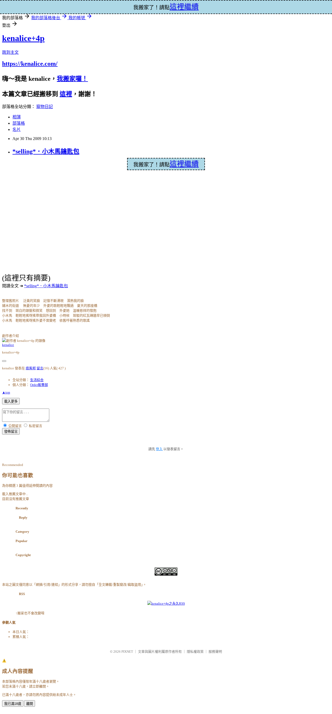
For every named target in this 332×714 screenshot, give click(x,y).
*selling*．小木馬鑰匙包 (45, 151)
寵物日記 (44, 106)
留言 (40, 368)
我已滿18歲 (12, 704)
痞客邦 (31, 368)
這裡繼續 (184, 164)
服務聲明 (215, 651)
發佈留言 (11, 431)
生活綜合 (37, 380)
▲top (6, 392)
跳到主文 (10, 52)
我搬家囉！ (72, 78)
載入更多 (11, 401)
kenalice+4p (23, 38)
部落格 (18, 123)
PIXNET (127, 651)
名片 (16, 129)
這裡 (66, 94)
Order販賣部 (39, 385)
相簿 (16, 117)
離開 (29, 704)
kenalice (8, 345)
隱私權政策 (195, 651)
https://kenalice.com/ (30, 63)
